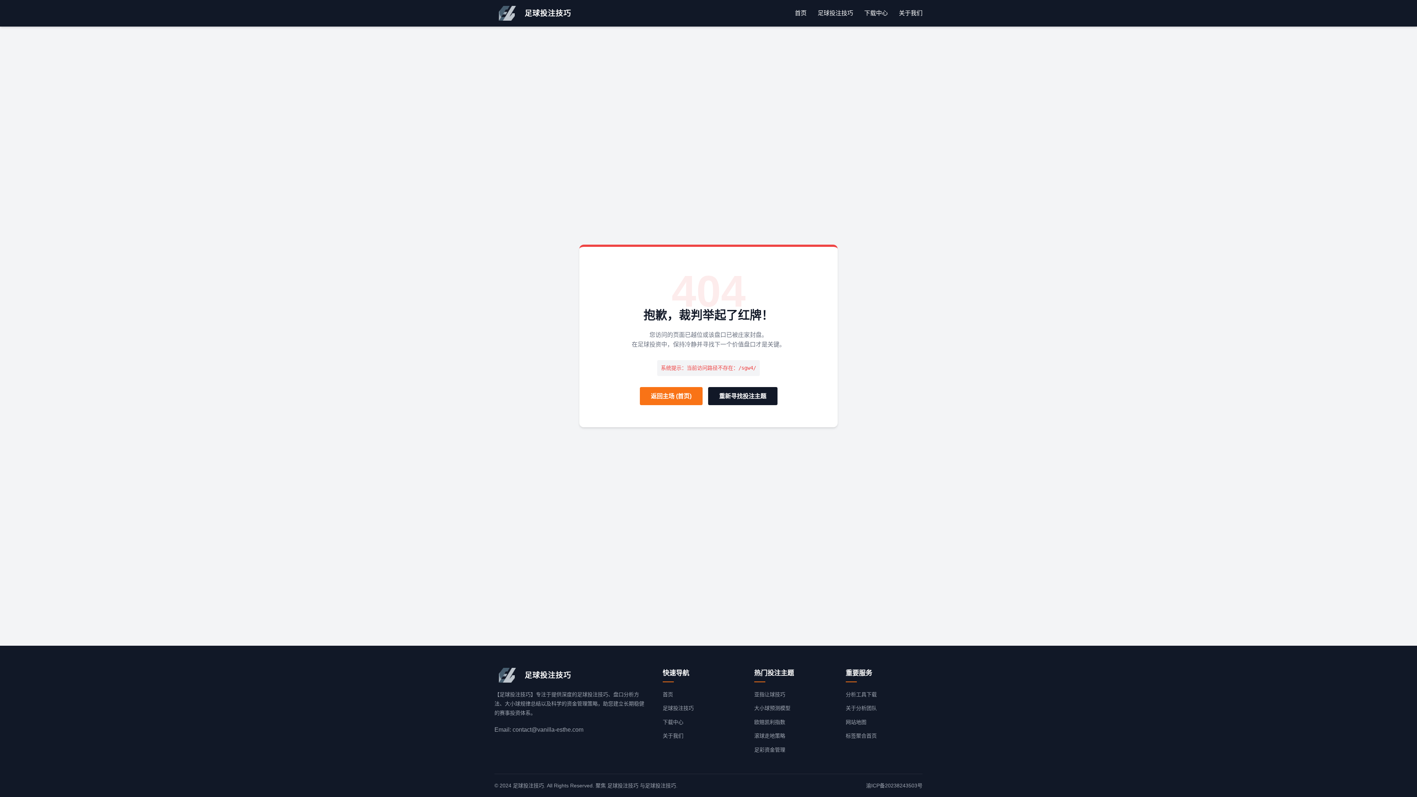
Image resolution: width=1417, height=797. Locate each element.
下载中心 (876, 13)
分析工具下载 (861, 694)
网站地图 (856, 722)
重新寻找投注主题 (742, 396)
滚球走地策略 (769, 736)
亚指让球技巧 (769, 694)
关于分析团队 (861, 708)
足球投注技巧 (835, 13)
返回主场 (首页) (671, 396)
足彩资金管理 (769, 750)
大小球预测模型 (772, 708)
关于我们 (911, 13)
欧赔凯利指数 (769, 722)
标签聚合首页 (861, 736)
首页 (801, 13)
